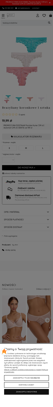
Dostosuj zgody (26, 385)
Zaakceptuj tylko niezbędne (26, 378)
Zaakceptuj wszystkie (26, 392)
